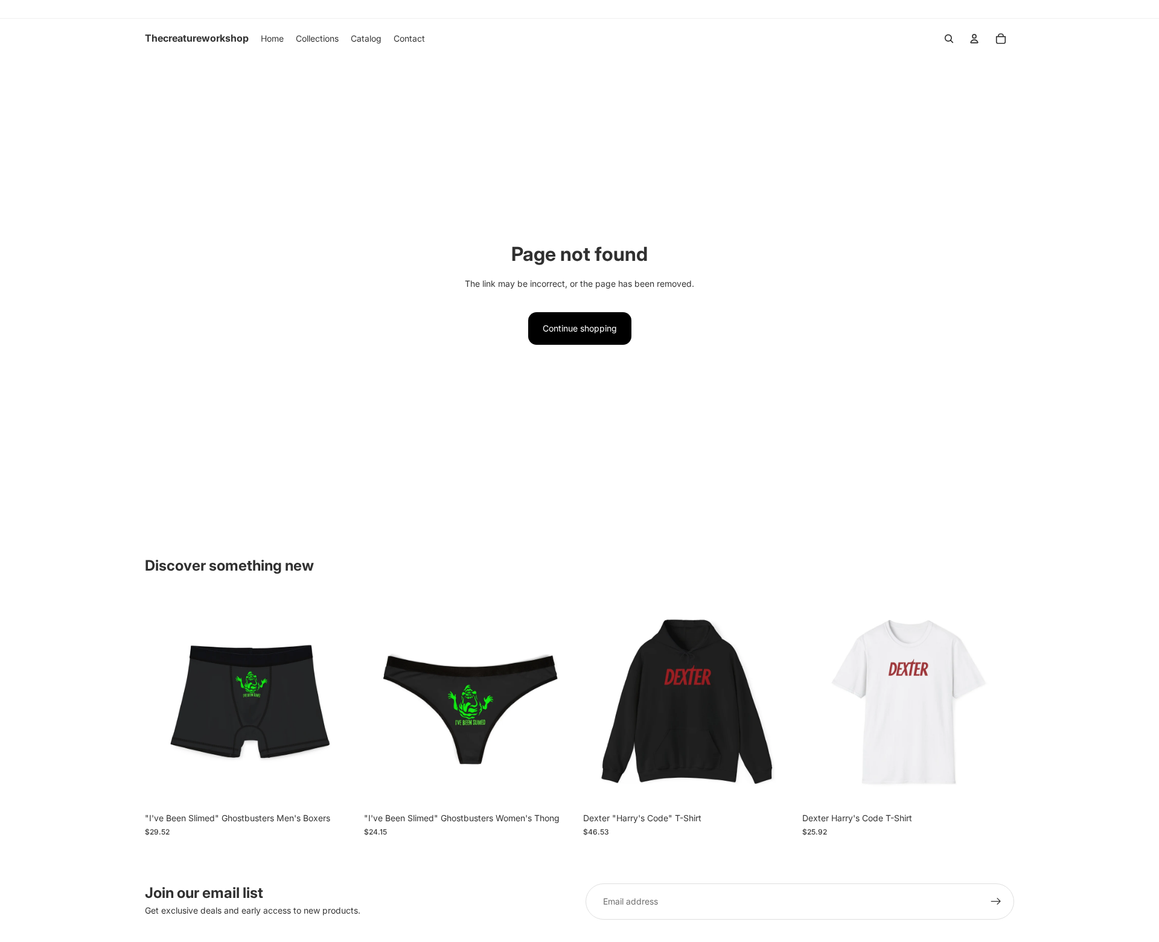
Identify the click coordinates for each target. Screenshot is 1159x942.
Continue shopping (580, 328)
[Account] (974, 38)
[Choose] (338, 788)
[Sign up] (996, 901)
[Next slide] (339, 701)
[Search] (949, 38)
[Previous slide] (163, 701)
